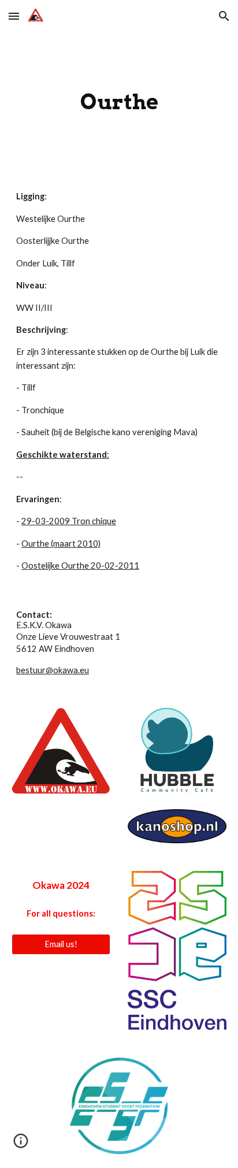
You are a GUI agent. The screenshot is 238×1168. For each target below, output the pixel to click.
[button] (14, 16)
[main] (119, 102)
